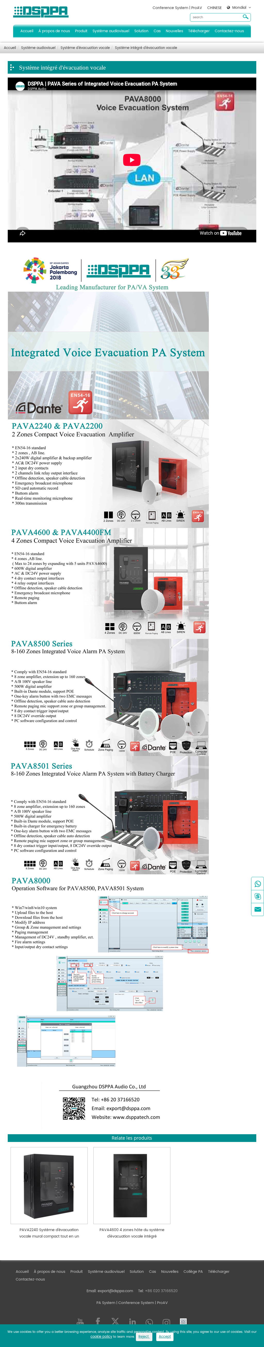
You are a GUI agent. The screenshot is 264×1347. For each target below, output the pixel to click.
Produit (81, 31)
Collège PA (193, 1272)
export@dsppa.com (115, 1291)
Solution (141, 31)
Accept (165, 1337)
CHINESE (214, 8)
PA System (105, 1303)
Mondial (239, 7)
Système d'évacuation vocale (85, 48)
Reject (144, 1337)
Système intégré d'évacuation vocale (146, 48)
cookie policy (101, 1337)
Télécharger (199, 31)
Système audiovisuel (111, 31)
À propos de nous (54, 31)
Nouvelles (174, 31)
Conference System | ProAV (177, 8)
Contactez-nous (229, 31)
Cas (157, 31)
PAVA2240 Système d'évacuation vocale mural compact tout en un (49, 1233)
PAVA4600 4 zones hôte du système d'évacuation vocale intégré (132, 1233)
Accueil (26, 31)
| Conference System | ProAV (141, 1303)
